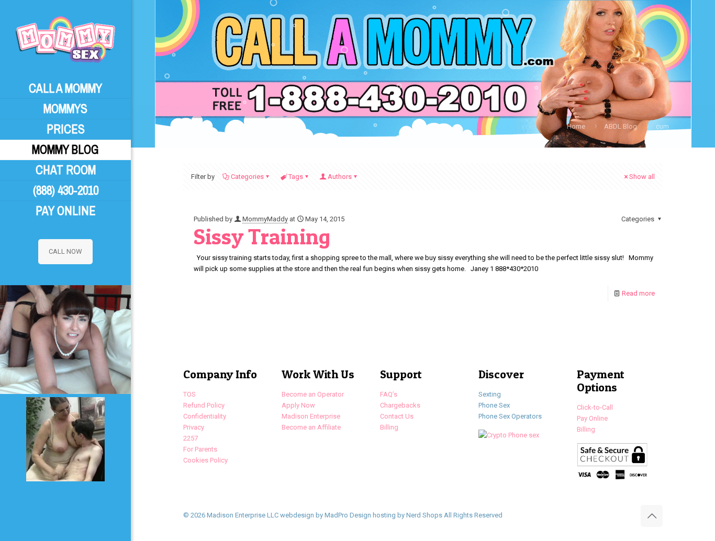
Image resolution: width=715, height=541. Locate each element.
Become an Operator (313, 394)
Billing (389, 427)
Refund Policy (204, 405)
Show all (642, 177)
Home (576, 126)
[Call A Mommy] (65, 39)
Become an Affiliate (311, 427)
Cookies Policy (205, 460)
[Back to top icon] (652, 516)
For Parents (200, 449)
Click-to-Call (595, 407)
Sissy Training (262, 236)
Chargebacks (400, 405)
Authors (340, 177)
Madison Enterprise (311, 416)
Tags (295, 177)
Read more (638, 293)
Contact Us (397, 416)
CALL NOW (65, 251)
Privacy (193, 427)
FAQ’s (388, 394)
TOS (189, 394)
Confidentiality (204, 416)
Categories (247, 177)
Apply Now (298, 405)
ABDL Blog (620, 126)
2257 (190, 438)
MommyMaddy (265, 219)
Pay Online (592, 418)
